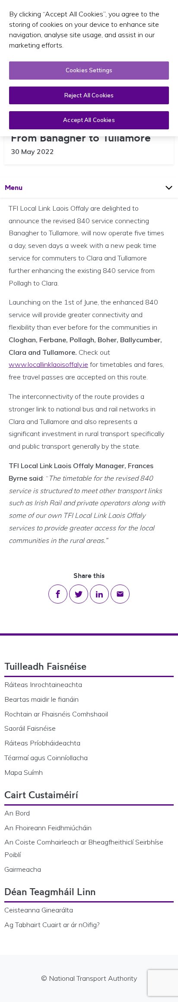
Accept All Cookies (88, 119)
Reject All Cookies (89, 95)
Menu (21, 187)
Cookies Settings (89, 70)
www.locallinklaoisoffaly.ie (48, 364)
